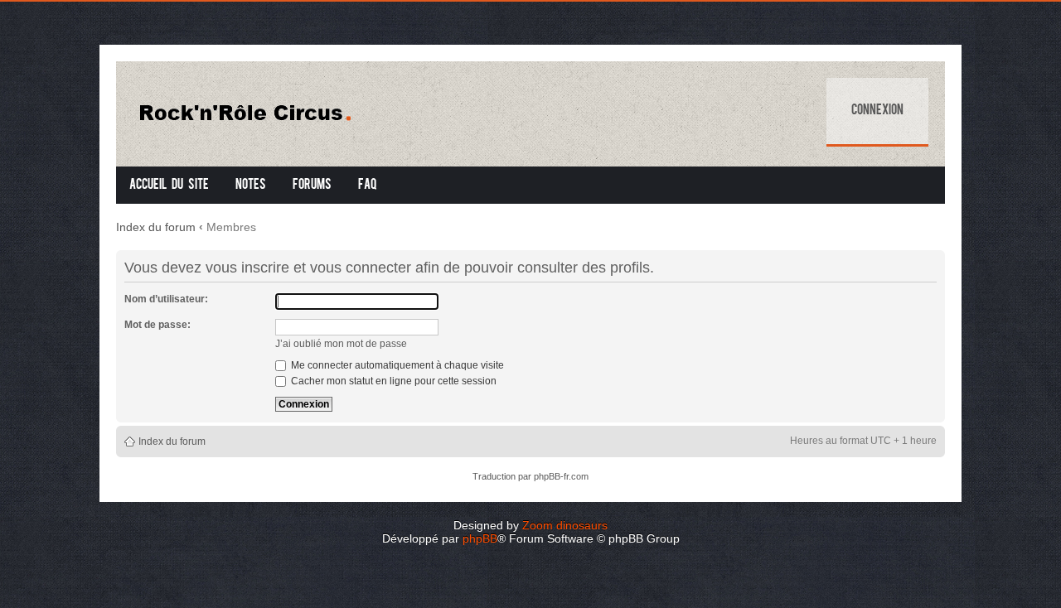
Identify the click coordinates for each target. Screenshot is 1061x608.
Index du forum (156, 227)
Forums (312, 185)
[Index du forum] (258, 110)
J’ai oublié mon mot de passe (341, 344)
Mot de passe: (157, 325)
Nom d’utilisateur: (166, 299)
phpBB (480, 538)
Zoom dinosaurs (565, 525)
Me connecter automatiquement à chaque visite (396, 365)
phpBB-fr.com (561, 476)
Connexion (877, 111)
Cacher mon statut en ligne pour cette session (392, 381)
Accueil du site (169, 185)
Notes (250, 185)
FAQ (367, 185)
